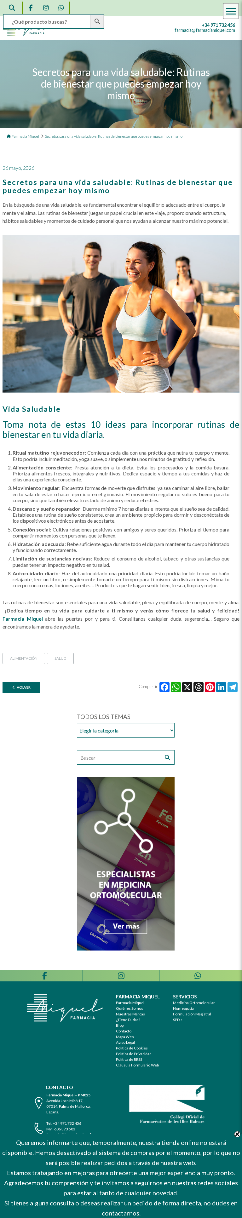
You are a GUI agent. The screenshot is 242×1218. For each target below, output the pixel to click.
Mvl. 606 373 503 (60, 1129)
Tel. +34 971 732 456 (63, 1123)
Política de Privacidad (134, 1053)
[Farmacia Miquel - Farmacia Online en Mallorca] (26, 34)
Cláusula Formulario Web (137, 1065)
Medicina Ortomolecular (194, 1002)
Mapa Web (125, 1036)
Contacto (123, 1031)
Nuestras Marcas (130, 1014)
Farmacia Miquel (130, 1002)
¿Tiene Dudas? (128, 1019)
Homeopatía (183, 1008)
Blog (120, 1025)
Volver (23, 687)
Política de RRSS (129, 1059)
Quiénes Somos (129, 1008)
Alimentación (23, 658)
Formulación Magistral (192, 1014)
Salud (60, 658)
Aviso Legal (125, 1042)
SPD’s (177, 1019)
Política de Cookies (132, 1048)
